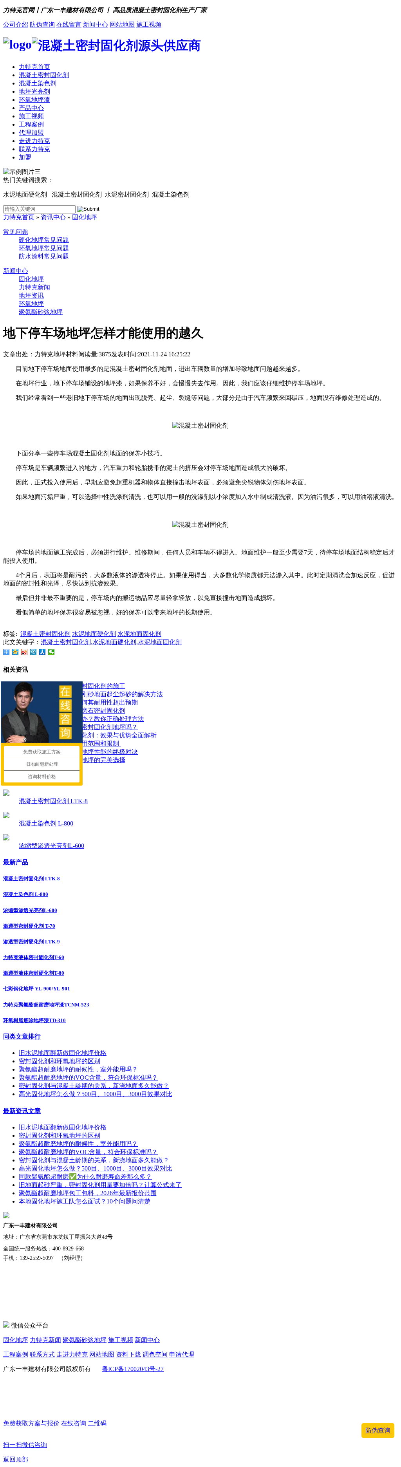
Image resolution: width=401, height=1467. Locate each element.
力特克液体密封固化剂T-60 (33, 957)
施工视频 (148, 24)
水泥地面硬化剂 (94, 634)
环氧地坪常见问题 (44, 248)
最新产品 (15, 862)
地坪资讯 (31, 295)
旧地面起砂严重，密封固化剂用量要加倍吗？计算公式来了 (100, 1185)
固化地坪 (84, 217)
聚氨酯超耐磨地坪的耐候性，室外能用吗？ (78, 1069)
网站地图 (122, 24)
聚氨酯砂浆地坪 (41, 312)
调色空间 (155, 1354)
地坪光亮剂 (34, 91)
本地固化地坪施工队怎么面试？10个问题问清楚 (84, 1201)
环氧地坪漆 (34, 99)
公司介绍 (15, 24)
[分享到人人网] (42, 652)
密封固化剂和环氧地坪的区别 (59, 1061)
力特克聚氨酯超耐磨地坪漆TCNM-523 (46, 1005)
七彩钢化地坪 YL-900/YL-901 (36, 989)
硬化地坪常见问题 (44, 240)
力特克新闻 (34, 287)
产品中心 (31, 108)
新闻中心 (95, 24)
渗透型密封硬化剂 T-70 (29, 926)
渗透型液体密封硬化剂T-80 (33, 973)
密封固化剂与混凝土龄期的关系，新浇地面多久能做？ (94, 1085)
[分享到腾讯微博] (33, 652)
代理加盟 (31, 132)
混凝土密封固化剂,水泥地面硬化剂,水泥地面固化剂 (111, 642)
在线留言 (68, 24)
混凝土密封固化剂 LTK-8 (53, 801)
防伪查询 (42, 24)
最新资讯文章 (22, 1110)
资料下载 (128, 1354)
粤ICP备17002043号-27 (133, 1369)
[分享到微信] (51, 652)
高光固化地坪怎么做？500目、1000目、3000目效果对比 (95, 1094)
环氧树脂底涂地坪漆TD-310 (34, 1020)
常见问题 (15, 231)
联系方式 (42, 1354)
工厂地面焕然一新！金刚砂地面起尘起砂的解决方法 (91, 694)
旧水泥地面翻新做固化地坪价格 (63, 1053)
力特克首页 (34, 66)
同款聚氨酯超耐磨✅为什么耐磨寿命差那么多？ (85, 1176)
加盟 (25, 157)
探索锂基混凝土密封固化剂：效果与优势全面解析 (88, 735)
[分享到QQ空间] (15, 652)
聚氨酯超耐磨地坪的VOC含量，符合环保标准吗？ (88, 1077)
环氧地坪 (31, 303)
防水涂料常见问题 (44, 256)
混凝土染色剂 (37, 83)
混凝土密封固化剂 (44, 75)
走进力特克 (34, 140)
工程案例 (31, 124)
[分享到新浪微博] (24, 652)
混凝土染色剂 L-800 (46, 823)
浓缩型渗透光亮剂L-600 (51, 845)
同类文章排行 (22, 1036)
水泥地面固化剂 (139, 634)
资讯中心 (53, 217)
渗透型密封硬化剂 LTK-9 (31, 942)
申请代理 (181, 1354)
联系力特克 (34, 149)
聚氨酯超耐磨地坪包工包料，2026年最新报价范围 (88, 1193)
